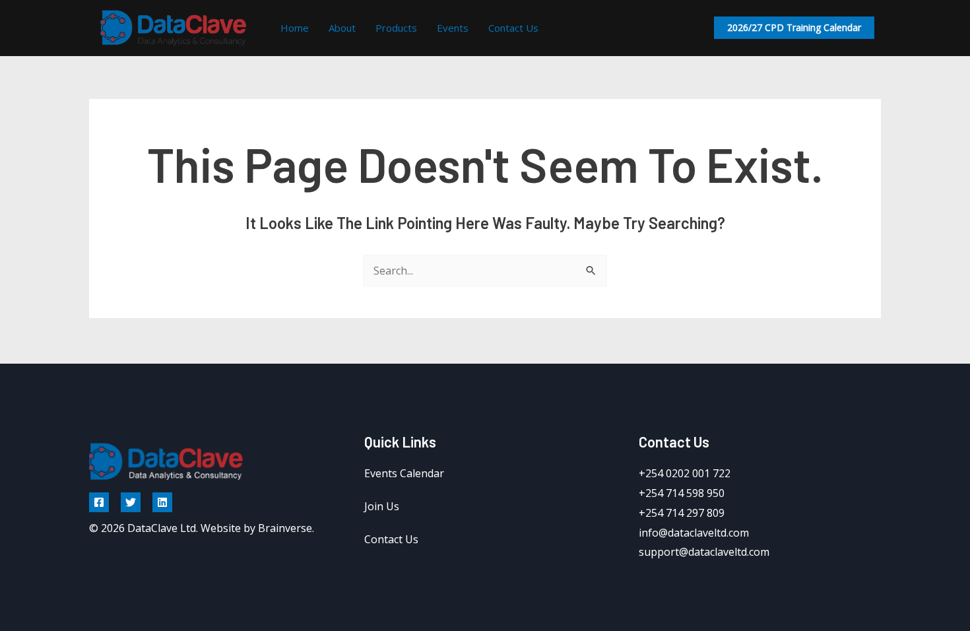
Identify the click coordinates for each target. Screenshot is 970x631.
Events (453, 27)
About (342, 27)
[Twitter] (131, 502)
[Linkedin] (162, 502)
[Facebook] (99, 502)
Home (294, 27)
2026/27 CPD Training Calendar (794, 27)
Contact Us (513, 27)
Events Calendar (404, 473)
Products (396, 27)
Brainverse (285, 528)
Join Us (381, 506)
